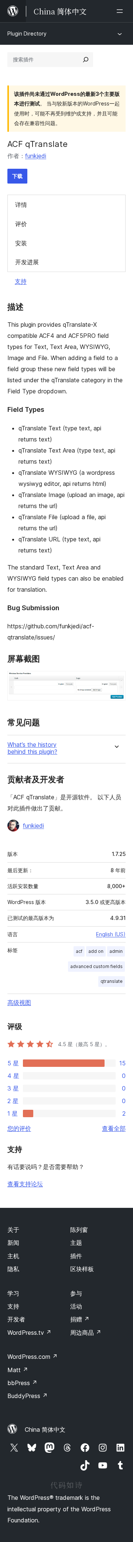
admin (116, 951)
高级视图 (19, 1002)
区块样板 (82, 1269)
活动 (76, 1306)
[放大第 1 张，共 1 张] (115, 681)
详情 (21, 204)
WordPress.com (32, 1356)
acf (79, 951)
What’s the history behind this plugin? (32, 748)
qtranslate (111, 981)
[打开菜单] (121, 11)
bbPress (22, 1383)
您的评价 (19, 1128)
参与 (76, 1293)
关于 (13, 1229)
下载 (17, 176)
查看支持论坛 (25, 1183)
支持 (21, 281)
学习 (13, 1293)
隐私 (13, 1269)
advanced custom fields (96, 966)
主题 (76, 1242)
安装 (21, 243)
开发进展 (27, 262)
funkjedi (35, 155)
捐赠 (79, 1319)
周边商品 (85, 1332)
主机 (13, 1256)
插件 (76, 1256)
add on (95, 951)
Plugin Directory (27, 33)
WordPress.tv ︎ (29, 1332)
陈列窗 (79, 1229)
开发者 (16, 1319)
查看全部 (114, 1128)
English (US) (111, 934)
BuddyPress (27, 1396)
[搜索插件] (85, 59)
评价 (21, 224)
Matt (17, 1370)
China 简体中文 (45, 1429)
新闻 (13, 1242)
